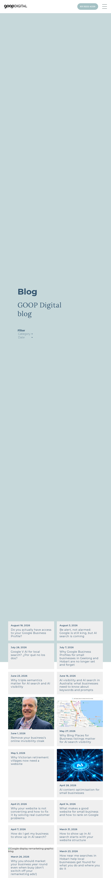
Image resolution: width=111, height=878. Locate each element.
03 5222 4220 (87, 6)
